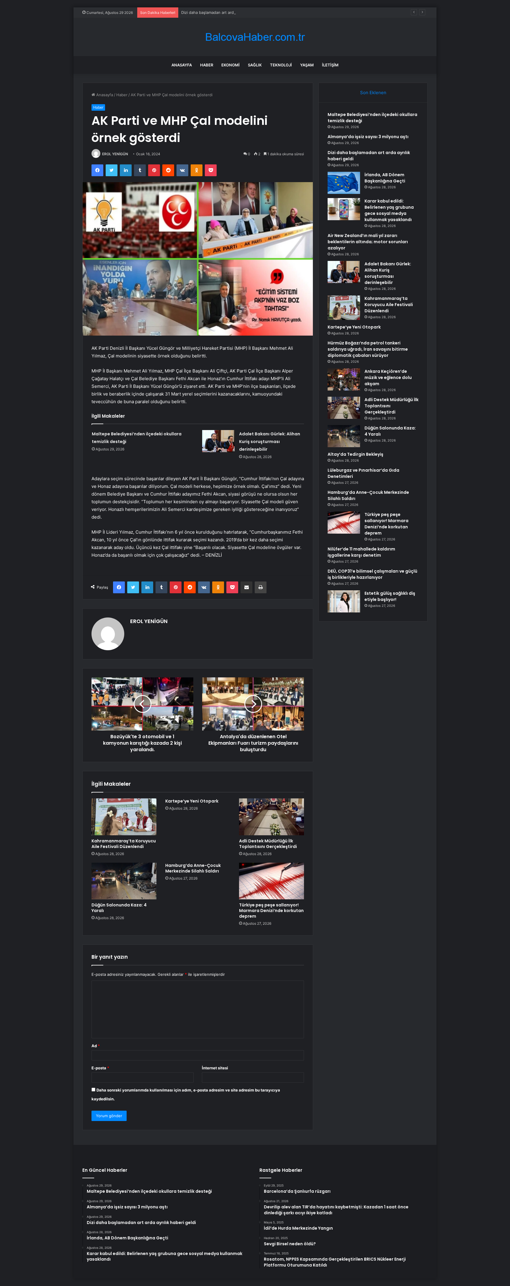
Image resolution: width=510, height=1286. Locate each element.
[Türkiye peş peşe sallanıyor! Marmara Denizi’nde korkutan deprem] (271, 881)
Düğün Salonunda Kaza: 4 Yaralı (119, 908)
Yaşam (307, 65)
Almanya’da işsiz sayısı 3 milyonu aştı (368, 137)
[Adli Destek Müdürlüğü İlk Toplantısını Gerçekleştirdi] (271, 816)
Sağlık (255, 65)
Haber (206, 65)
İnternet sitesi (215, 1068)
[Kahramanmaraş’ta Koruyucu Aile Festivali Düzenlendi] (123, 816)
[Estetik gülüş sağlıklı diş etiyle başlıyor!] (344, 601)
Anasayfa (181, 65)
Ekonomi (230, 65)
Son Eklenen (373, 92)
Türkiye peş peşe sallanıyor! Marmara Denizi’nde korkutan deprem (271, 910)
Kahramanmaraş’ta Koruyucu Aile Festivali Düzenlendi (123, 843)
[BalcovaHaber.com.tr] (255, 37)
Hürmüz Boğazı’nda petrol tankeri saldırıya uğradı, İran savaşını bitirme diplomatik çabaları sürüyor (368, 349)
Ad (95, 1045)
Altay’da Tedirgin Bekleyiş (355, 454)
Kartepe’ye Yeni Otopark (191, 801)
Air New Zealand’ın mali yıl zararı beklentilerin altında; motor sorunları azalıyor (368, 242)
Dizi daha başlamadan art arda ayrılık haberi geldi (225, 12)
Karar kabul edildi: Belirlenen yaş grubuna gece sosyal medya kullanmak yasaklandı (389, 210)
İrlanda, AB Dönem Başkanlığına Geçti (384, 178)
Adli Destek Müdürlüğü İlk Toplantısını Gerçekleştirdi (268, 843)
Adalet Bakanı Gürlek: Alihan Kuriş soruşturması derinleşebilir (269, 441)
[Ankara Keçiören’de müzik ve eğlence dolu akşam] (344, 379)
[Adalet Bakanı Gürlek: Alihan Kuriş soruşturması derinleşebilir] (218, 441)
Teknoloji (281, 65)
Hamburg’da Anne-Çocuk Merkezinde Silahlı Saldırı (193, 868)
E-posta (100, 1068)
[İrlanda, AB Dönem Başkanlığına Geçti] (344, 183)
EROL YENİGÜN (115, 154)
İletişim (330, 65)
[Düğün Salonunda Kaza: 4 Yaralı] (123, 881)
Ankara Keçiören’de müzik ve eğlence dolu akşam (388, 377)
